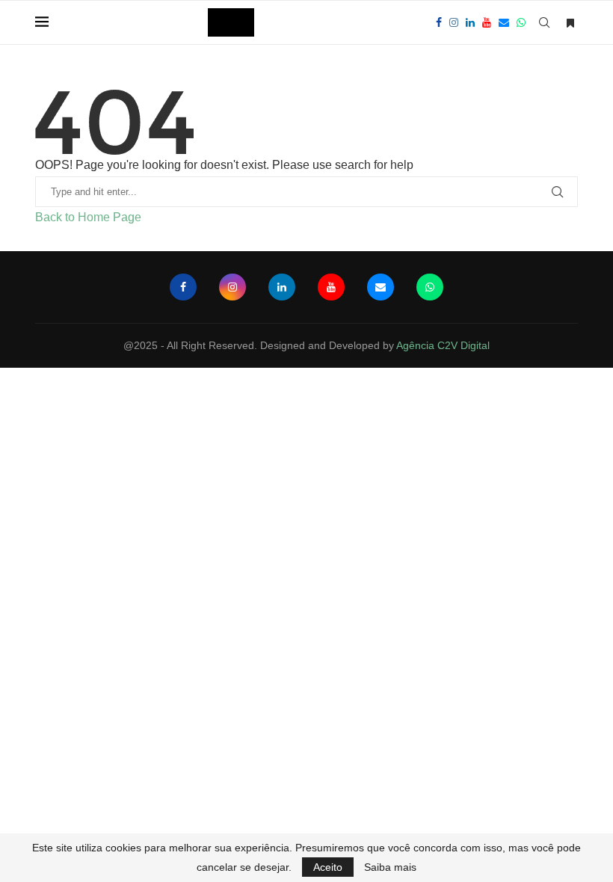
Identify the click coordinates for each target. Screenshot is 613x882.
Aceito (327, 867)
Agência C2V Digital (443, 345)
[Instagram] (453, 22)
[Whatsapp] (521, 22)
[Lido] (570, 23)
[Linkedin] (470, 22)
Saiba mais (390, 867)
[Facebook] (439, 22)
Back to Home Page (88, 217)
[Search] (544, 22)
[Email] (504, 22)
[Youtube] (486, 22)
